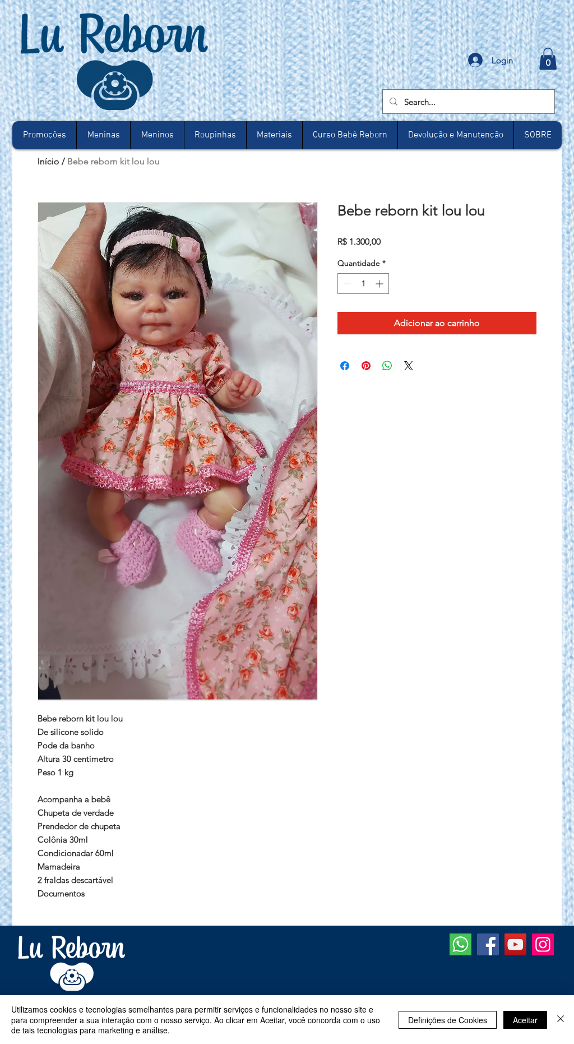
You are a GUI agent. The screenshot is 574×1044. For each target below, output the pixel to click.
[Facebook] (488, 944)
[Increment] (380, 283)
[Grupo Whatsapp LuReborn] (460, 944)
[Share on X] (408, 365)
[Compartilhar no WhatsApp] (387, 365)
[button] (548, 59)
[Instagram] (543, 944)
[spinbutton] (363, 283)
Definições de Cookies (447, 1019)
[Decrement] (346, 283)
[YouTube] (515, 944)
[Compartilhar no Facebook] (344, 365)
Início (48, 161)
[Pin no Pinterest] (366, 365)
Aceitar (525, 1019)
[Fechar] (560, 1019)
